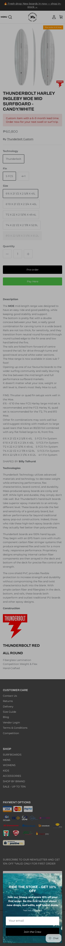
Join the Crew (32, 931)
